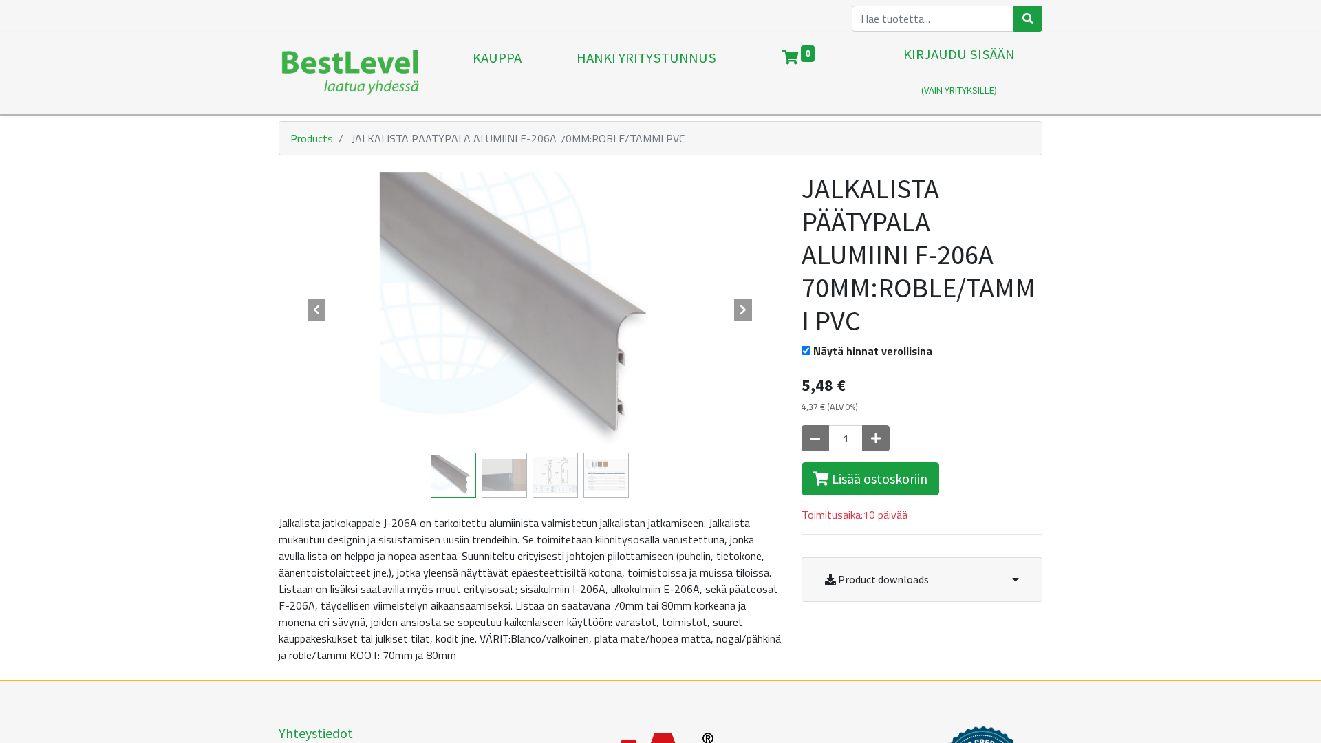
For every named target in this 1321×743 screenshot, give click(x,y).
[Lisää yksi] (876, 438)
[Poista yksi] (815, 438)
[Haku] (1027, 19)
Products (311, 138)
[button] (316, 309)
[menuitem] (497, 73)
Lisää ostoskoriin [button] (878, 478)
